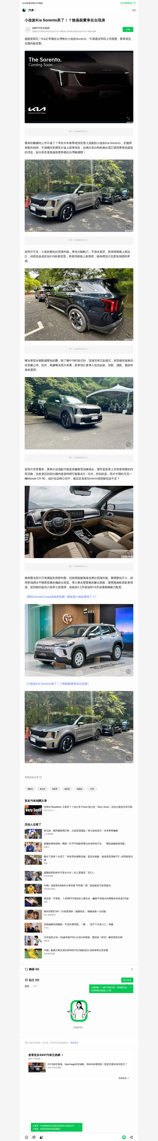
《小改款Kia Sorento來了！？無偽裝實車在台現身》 (57, 683)
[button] (26, 1137)
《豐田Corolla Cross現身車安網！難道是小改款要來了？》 (61, 596)
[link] (34, 1137)
